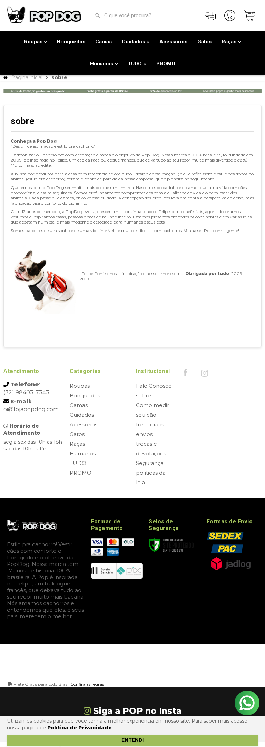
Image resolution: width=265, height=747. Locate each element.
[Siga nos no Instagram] (204, 374)
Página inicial (26, 77)
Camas (79, 405)
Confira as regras (87, 684)
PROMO (80, 472)
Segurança (150, 463)
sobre (143, 395)
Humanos (83, 453)
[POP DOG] (44, 15)
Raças (77, 443)
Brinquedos (85, 395)
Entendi (132, 740)
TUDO (78, 463)
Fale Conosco (154, 386)
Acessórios (83, 424)
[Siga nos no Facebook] (185, 374)
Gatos (77, 434)
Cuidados (82, 415)
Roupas (80, 386)
